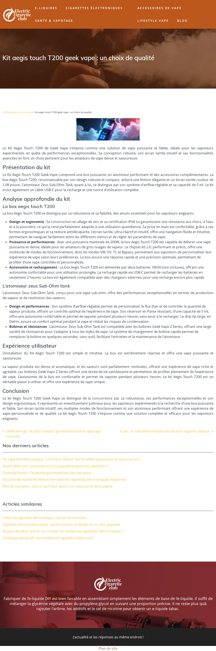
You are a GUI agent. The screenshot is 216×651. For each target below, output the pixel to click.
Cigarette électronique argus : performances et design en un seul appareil (61, 524)
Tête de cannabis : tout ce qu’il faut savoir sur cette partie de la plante (58, 486)
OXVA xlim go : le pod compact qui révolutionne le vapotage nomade (53, 434)
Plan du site (108, 648)
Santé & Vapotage (54, 21)
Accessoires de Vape (160, 8)
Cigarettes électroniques (94, 8)
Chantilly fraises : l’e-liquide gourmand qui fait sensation (47, 472)
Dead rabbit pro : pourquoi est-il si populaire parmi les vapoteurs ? (56, 466)
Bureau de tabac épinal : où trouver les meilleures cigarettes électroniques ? (63, 531)
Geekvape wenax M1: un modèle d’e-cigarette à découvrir (48, 538)
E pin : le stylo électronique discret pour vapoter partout (165, 431)
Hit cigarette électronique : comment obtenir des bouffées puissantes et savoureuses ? (72, 459)
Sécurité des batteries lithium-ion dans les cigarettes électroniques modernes (64, 479)
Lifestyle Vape (153, 21)
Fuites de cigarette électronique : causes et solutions (44, 517)
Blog (182, 21)
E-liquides (46, 8)
